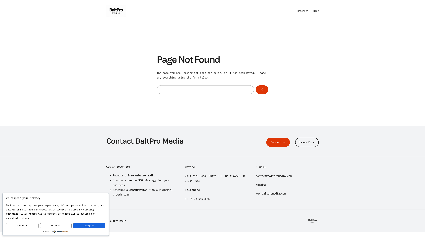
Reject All (55, 225)
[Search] (262, 89)
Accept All (89, 225)
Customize (22, 225)
